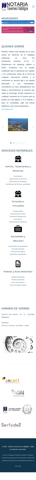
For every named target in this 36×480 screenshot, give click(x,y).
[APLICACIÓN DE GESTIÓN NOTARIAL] (18, 390)
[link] (18, 119)
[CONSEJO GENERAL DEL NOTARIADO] (18, 403)
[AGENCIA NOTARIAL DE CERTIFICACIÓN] (11, 378)
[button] (3, 127)
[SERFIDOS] (12, 424)
